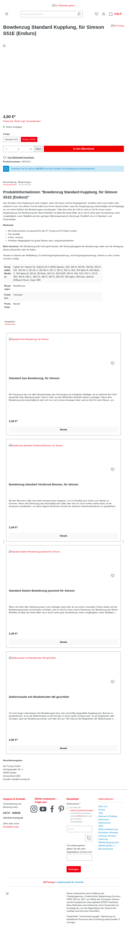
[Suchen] (79, 14)
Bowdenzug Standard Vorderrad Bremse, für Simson (43, 484)
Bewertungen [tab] (24, 182)
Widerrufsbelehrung (108, 829)
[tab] (10, 182)
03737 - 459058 (11, 813)
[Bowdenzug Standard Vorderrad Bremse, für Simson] (63, 459)
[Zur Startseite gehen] (63, 5)
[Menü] (6, 14)
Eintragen (74, 869)
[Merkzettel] (96, 14)
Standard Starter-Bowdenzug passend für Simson (42, 590)
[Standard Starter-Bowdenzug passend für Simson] (63, 565)
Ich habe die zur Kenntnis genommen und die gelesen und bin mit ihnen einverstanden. (81, 814)
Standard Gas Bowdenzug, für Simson (34, 378)
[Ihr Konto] (103, 14)
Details (63, 429)
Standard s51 (11, 139)
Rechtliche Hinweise (108, 832)
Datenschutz (104, 822)
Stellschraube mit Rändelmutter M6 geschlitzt (39, 696)
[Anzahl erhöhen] (31, 149)
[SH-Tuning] (117, 31)
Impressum (103, 819)
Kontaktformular (11, 827)
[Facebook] (52, 809)
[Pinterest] (61, 809)
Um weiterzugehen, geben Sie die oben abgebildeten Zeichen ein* (79, 848)
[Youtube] (43, 809)
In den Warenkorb (83, 148)
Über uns (102, 806)
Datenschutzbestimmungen (81, 810)
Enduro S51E (29, 139)
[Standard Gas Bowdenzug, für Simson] (63, 353)
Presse (101, 809)
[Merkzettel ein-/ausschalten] (112, 363)
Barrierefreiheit (105, 849)
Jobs (100, 813)
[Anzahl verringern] (6, 149)
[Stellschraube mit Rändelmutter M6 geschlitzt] (63, 671)
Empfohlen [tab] (10, 321)
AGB (79, 816)
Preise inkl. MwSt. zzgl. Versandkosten (22, 121)
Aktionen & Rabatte (107, 816)
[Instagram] (34, 809)
